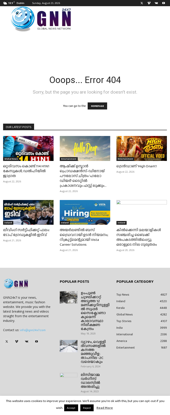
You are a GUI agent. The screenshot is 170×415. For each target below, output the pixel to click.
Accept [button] (71, 408)
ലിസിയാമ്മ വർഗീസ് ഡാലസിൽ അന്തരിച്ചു (90, 380)
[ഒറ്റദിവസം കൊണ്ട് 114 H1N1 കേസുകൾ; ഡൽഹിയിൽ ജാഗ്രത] (28, 148)
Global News (11, 158)
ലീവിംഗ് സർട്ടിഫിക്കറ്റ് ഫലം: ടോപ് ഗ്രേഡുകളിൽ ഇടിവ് (26, 232)
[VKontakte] (156, 3)
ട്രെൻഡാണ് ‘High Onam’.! (136, 166)
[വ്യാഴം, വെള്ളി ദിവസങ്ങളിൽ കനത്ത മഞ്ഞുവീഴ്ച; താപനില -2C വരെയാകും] (68, 346)
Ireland (8, 222)
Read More (105, 407)
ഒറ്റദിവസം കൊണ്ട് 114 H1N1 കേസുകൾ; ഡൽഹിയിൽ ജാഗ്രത (26, 171)
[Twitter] (141, 3)
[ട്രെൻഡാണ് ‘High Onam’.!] (141, 148)
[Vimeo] (149, 3)
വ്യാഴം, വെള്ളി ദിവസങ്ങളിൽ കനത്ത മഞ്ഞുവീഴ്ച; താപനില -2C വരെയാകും (93, 351)
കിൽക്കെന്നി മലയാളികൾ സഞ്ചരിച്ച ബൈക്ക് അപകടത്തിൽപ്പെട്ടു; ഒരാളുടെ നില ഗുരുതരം (138, 237)
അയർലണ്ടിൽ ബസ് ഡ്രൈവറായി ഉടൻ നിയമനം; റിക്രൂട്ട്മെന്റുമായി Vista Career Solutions (84, 237)
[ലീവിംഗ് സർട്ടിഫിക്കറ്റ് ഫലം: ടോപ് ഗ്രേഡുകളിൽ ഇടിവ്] (28, 212)
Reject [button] (87, 408)
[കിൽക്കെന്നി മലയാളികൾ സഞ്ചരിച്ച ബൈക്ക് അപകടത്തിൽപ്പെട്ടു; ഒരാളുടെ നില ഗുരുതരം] (141, 212)
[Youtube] (163, 3)
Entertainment (68, 158)
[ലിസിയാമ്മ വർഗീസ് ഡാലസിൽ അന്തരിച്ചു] (68, 379)
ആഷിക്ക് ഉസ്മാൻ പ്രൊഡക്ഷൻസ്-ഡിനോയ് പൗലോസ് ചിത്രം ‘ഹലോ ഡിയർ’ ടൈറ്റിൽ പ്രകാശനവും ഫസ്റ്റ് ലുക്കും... (83, 175)
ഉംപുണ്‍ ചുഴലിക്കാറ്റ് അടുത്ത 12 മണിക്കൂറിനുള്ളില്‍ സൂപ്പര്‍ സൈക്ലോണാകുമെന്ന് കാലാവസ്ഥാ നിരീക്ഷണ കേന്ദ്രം (95, 311)
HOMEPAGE (97, 106)
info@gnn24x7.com (33, 330)
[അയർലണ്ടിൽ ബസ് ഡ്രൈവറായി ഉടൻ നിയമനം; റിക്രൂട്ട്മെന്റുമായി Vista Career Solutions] (85, 212)
